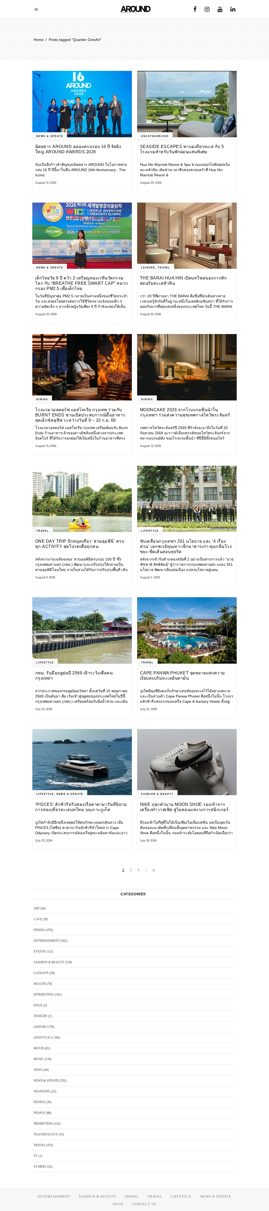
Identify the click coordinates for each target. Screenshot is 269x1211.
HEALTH (40, 984)
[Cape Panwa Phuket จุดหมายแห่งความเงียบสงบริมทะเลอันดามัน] (187, 630)
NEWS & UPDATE (49, 136)
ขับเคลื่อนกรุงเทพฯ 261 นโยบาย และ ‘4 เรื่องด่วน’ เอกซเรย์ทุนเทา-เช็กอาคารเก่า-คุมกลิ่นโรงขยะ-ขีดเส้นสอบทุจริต (186, 546)
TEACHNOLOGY (46, 1134)
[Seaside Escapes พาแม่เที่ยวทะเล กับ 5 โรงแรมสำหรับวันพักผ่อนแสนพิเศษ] (187, 104)
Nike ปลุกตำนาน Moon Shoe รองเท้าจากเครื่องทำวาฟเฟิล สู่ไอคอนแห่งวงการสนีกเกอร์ (184, 807)
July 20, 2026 (43, 840)
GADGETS (41, 973)
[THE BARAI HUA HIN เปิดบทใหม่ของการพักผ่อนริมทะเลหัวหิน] (187, 236)
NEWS (38, 1070)
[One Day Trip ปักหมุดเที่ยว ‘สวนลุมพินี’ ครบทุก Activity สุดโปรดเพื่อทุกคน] (82, 499)
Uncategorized (155, 136)
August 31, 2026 (45, 182)
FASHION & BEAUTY (157, 794)
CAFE (38, 919)
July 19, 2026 (148, 840)
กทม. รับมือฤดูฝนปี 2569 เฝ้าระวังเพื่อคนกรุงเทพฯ (74, 675)
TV (36, 1156)
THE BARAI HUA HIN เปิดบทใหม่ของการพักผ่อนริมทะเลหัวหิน (183, 280)
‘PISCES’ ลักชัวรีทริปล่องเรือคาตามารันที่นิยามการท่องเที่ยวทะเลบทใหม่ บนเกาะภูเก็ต (81, 807)
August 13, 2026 (150, 446)
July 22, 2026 (148, 709)
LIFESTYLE (150, 531)
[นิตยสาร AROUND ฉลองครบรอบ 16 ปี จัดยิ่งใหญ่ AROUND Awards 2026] (82, 104)
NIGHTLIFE (42, 1091)
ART (37, 908)
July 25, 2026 (43, 709)
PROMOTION (43, 1123)
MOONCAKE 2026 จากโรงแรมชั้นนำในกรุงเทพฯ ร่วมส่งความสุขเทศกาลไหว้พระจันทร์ (185, 412)
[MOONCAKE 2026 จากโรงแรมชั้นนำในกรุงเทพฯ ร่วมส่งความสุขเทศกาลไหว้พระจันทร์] (187, 367)
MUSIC (39, 1059)
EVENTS (40, 951)
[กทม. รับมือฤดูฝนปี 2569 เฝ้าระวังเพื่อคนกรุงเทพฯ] (82, 630)
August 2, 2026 (150, 577)
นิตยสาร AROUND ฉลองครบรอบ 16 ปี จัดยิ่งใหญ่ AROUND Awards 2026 (78, 149)
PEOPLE (39, 1102)
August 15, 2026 (45, 446)
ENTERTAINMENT (47, 941)
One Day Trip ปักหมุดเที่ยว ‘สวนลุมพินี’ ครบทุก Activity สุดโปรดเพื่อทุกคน (79, 544)
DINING (42, 399)
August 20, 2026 (151, 182)
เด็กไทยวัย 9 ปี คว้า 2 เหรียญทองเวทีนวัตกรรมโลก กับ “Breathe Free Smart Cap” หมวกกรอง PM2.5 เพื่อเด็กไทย (81, 283)
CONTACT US (144, 1204)
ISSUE (38, 1005)
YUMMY (40, 1166)
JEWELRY (41, 1016)
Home (39, 40)
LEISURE (148, 267)
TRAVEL (164, 267)
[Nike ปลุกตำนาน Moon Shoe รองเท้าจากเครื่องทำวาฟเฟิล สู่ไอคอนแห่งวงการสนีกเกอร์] (187, 762)
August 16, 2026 (150, 314)
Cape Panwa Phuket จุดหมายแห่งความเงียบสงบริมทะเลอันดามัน (182, 675)
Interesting (44, 994)
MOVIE (39, 1048)
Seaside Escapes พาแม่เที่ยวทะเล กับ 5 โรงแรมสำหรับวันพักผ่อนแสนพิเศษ (182, 149)
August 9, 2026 (45, 577)
